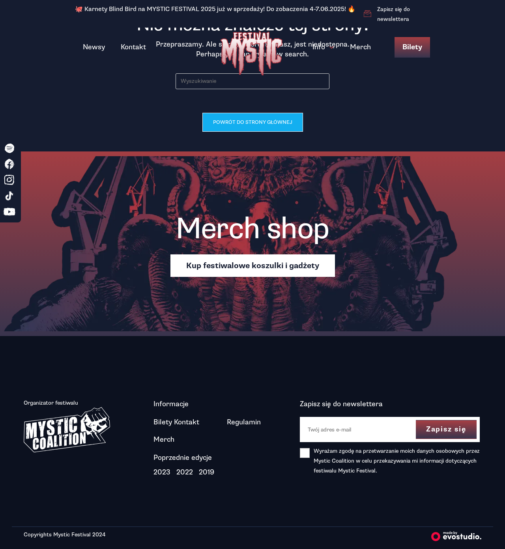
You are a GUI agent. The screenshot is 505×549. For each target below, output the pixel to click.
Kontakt (133, 47)
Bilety (412, 47)
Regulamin (244, 422)
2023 (161, 472)
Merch (360, 47)
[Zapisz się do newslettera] (367, 14)
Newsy (94, 47)
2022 (184, 472)
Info (318, 47)
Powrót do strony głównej (252, 122)
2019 (206, 472)
